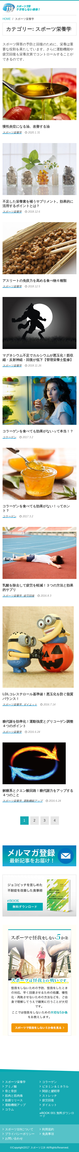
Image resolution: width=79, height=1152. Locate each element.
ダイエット (49, 1104)
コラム (9, 1109)
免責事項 (48, 1134)
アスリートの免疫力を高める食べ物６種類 (35, 280)
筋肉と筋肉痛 (14, 1095)
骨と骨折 (11, 1091)
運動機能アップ (15, 1104)
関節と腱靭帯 (51, 1091)
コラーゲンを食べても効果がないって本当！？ (38, 431)
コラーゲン (49, 1081)
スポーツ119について (19, 1129)
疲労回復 (48, 1100)
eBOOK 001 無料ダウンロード (57, 1114)
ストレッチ (49, 1095)
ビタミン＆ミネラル (55, 1086)
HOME (7, 18)
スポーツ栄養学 (24, 18)
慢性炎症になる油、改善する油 (26, 126)
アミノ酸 (11, 1086)
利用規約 (48, 1129)
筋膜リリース (14, 1100)
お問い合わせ (14, 1138)
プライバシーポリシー (20, 1134)
